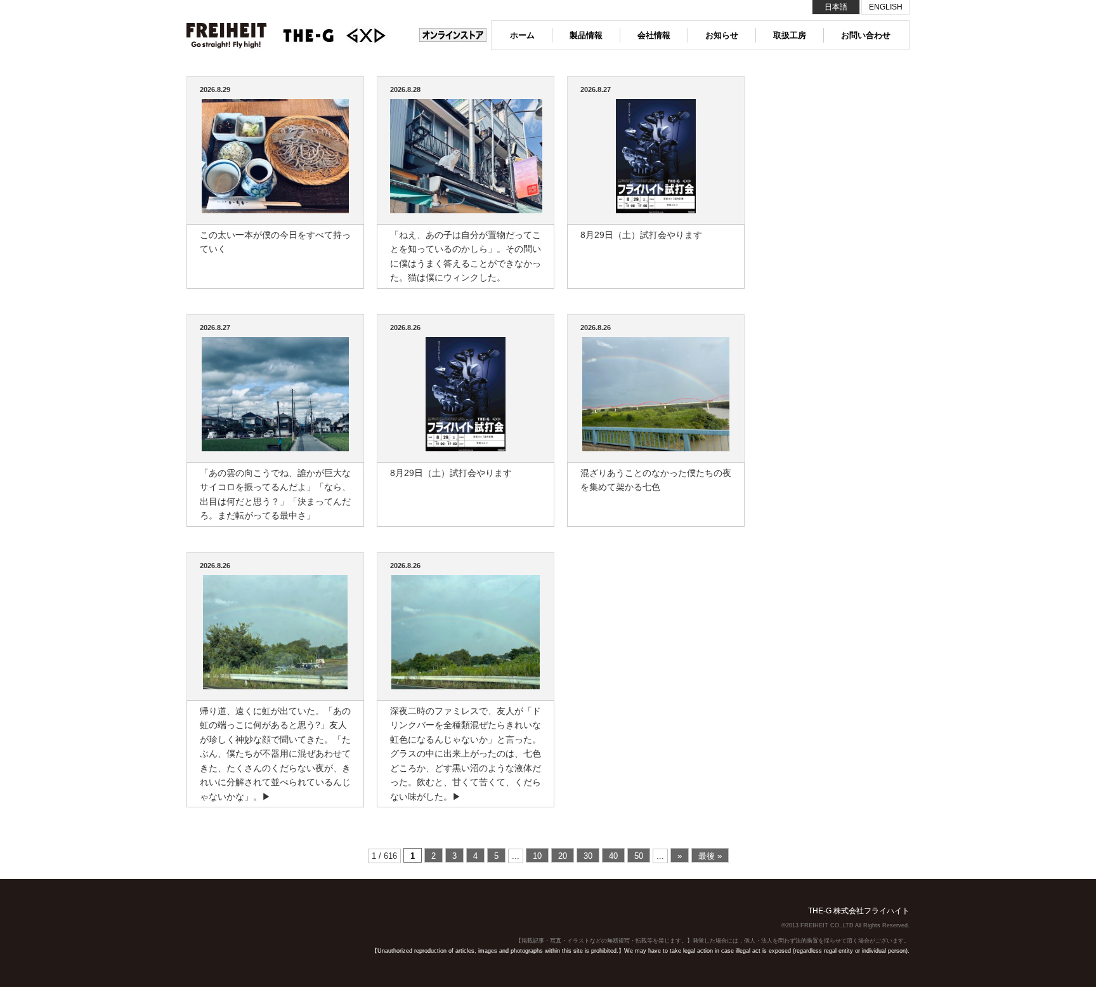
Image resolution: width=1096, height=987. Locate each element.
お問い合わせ (866, 35)
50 (638, 856)
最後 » (710, 856)
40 (613, 856)
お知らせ (721, 35)
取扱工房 (789, 35)
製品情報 (586, 35)
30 (588, 856)
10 (537, 856)
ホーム (522, 35)
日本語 (836, 7)
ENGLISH (886, 7)
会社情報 (653, 35)
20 (562, 856)
